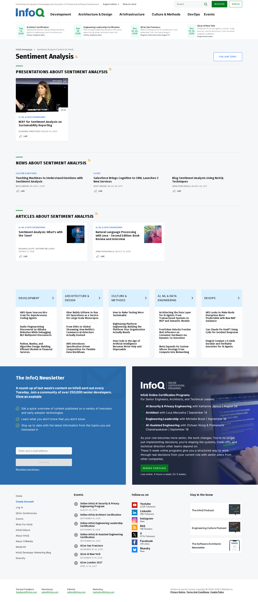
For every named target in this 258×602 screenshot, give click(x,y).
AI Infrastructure (132, 14)
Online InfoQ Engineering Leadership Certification (101, 525)
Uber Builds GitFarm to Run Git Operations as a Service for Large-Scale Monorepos (82, 315)
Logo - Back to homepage (30, 12)
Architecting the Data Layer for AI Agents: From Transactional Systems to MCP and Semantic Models (175, 316)
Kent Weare (100, 186)
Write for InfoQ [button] (129, 4)
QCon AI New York (90, 554)
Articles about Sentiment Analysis (55, 216)
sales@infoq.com (50, 592)
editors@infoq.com (76, 592)
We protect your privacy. (28, 469)
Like (26, 136)
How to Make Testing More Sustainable (128, 314)
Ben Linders (22, 186)
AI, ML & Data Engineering (32, 117)
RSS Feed (76, 57)
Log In (19, 507)
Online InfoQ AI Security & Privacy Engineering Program (99, 505)
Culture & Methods (166, 14)
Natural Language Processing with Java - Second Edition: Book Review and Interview (118, 235)
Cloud (97, 173)
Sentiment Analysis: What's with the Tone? (41, 233)
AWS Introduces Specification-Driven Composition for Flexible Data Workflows (80, 348)
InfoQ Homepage (24, 49)
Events (209, 14)
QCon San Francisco (91, 545)
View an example (29, 396)
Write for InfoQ (24, 524)
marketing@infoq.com (103, 592)
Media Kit (21, 546)
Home (19, 496)
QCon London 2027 (91, 562)
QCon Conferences (26, 513)
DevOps (194, 14)
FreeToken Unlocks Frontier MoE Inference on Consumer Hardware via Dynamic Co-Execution (175, 333)
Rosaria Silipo (26, 248)
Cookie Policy (217, 592)
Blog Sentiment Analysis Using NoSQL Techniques (198, 179)
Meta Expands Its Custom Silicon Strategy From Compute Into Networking (174, 349)
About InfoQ (22, 535)
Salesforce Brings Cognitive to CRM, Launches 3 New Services (126, 179)
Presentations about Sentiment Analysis (62, 71)
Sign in (236, 4)
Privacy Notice (177, 592)
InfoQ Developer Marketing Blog (33, 552)
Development (60, 14)
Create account (25, 501)
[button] (44, 462)
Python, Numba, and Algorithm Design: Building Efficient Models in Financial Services (36, 348)
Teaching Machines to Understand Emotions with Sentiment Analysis (49, 179)
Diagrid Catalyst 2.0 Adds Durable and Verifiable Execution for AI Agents (220, 343)
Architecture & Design (95, 14)
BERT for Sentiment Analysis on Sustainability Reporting (40, 123)
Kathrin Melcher (45, 248)
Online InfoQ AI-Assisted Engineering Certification (101, 536)
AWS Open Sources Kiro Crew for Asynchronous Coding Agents (33, 315)
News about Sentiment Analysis (51, 163)
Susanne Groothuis (30, 131)
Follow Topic (227, 56)
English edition (110, 4)
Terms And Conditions (197, 592)
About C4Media (24, 541)
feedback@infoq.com (26, 592)
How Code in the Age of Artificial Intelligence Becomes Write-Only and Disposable (127, 345)
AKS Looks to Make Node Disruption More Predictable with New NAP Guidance (220, 316)
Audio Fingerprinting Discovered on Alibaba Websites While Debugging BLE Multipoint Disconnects (35, 331)
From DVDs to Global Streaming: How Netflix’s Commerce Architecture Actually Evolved (80, 331)
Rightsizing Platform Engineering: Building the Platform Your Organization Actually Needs (129, 328)
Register (219, 4)
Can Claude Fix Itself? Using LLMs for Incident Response (222, 331)
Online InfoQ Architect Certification (100, 514)
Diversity (20, 558)
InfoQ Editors (23, 530)
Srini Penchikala (181, 186)
